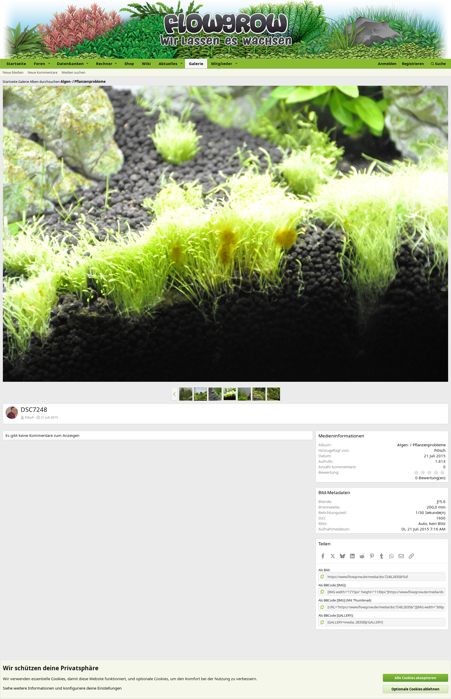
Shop (129, 63)
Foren (39, 63)
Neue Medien (13, 72)
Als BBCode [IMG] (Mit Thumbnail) (344, 600)
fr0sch (29, 417)
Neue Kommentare (42, 72)
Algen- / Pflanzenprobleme (421, 444)
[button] (49, 63)
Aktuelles (168, 63)
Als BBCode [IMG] (331, 585)
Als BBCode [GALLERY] (335, 615)
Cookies (58, 678)
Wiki (146, 63)
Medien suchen (73, 72)
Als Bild (323, 570)
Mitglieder (221, 63)
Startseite (16, 63)
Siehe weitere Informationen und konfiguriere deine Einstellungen (62, 688)
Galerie (196, 63)
